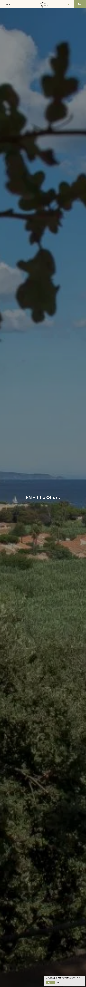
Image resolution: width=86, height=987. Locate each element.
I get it (50, 983)
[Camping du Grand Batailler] (43, 4)
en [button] (69, 4)
